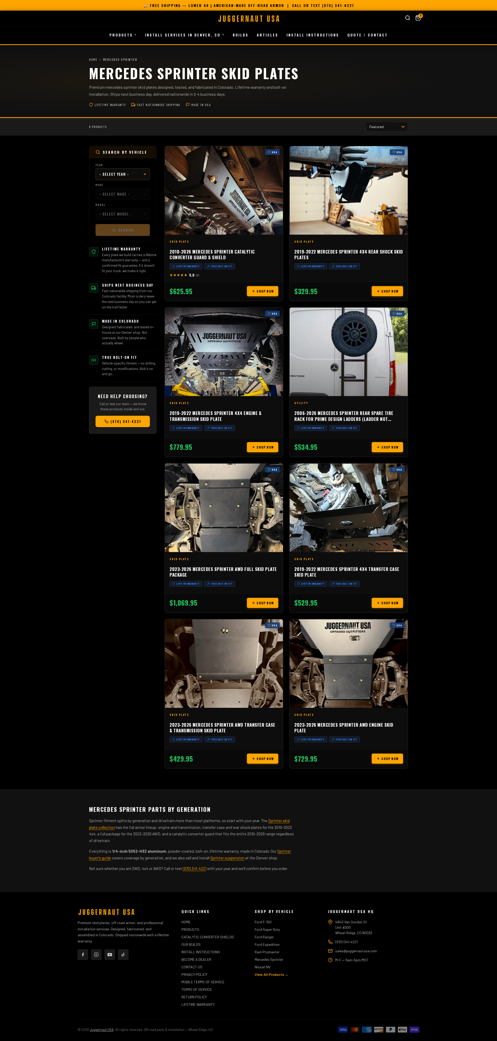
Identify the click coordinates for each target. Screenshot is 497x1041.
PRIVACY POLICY (194, 974)
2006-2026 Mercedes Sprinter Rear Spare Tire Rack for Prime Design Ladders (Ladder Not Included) (343, 419)
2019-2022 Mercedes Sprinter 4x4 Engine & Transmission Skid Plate (215, 416)
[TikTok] (123, 954)
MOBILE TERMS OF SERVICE (202, 982)
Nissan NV (263, 967)
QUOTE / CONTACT (367, 35)
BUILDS (240, 35)
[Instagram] (96, 954)
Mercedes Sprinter (269, 959)
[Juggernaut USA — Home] (248, 19)
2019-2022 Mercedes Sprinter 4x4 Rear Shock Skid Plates (348, 254)
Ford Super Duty (267, 929)
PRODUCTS (121, 35)
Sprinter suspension (227, 858)
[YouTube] (110, 954)
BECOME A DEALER (196, 959)
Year (99, 165)
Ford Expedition (267, 944)
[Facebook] (83, 954)
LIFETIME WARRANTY (198, 1004)
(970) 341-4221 (338, 5)
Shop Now (265, 291)
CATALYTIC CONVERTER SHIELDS (207, 937)
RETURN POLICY (194, 997)
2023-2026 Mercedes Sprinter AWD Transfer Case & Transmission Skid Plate (222, 728)
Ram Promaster (267, 952)
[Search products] (408, 18)
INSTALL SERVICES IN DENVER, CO (183, 35)
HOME (186, 922)
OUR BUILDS (191, 944)
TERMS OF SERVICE (196, 989)
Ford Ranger (264, 937)
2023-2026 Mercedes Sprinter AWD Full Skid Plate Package (223, 572)
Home (93, 59)
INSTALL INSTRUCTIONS (313, 35)
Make (99, 185)
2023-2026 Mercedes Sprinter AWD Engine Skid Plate (343, 728)
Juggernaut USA (102, 1030)
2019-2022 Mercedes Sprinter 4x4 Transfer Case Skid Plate (346, 572)
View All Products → (271, 974)
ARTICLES (267, 35)
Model (101, 204)
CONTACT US (191, 967)
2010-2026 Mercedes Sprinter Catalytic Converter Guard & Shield (212, 254)
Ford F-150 (263, 922)
